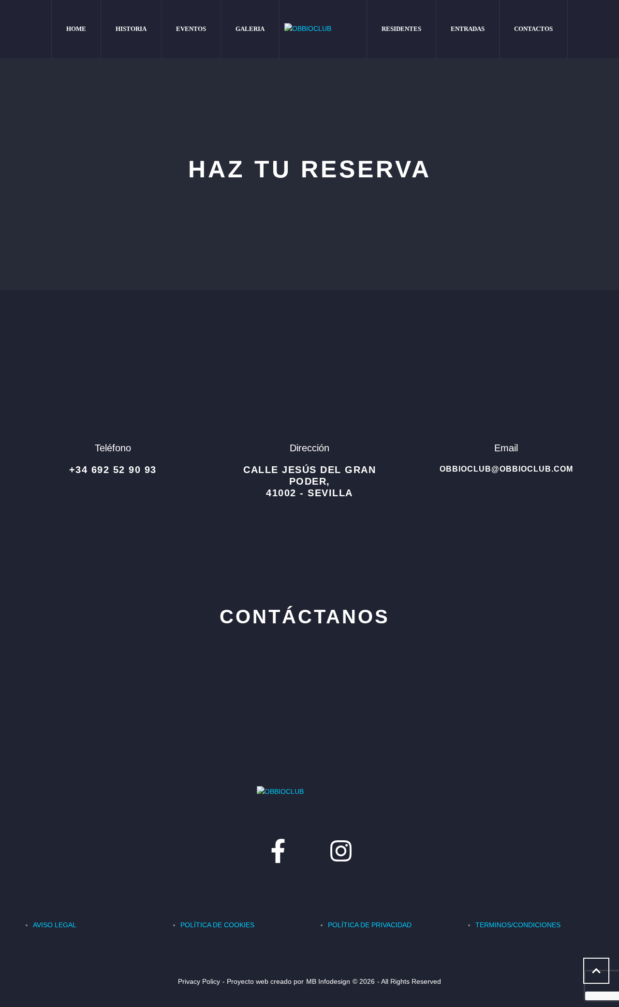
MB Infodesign (328, 981)
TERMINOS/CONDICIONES (517, 925)
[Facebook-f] (278, 851)
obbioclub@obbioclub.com (506, 469)
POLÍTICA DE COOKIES (217, 925)
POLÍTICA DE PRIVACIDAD (370, 925)
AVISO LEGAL (54, 925)
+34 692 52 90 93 (113, 469)
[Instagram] (341, 851)
